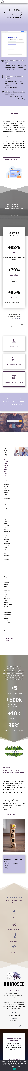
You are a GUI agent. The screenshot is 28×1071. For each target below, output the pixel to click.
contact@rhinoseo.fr (14, 1015)
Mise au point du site (11, 859)
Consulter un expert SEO (10, 638)
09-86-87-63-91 (14, 1020)
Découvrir (14, 215)
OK (14, 1068)
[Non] (26, 1065)
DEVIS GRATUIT (10, 814)
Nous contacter (11, 159)
